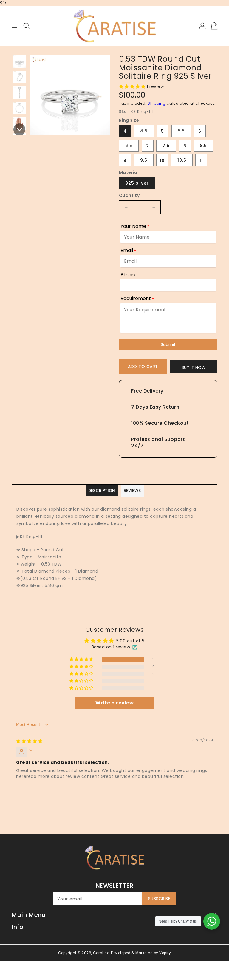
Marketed (144, 953)
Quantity (129, 195)
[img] (29, 741)
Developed (121, 953)
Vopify (165, 953)
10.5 (181, 160)
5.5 (181, 131)
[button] (19, 61)
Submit (168, 344)
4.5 (144, 131)
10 (162, 160)
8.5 (203, 146)
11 (201, 160)
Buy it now (194, 367)
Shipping (157, 103)
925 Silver (137, 183)
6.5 (128, 146)
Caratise (101, 953)
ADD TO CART (143, 367)
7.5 (166, 146)
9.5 (143, 160)
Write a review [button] (114, 702)
